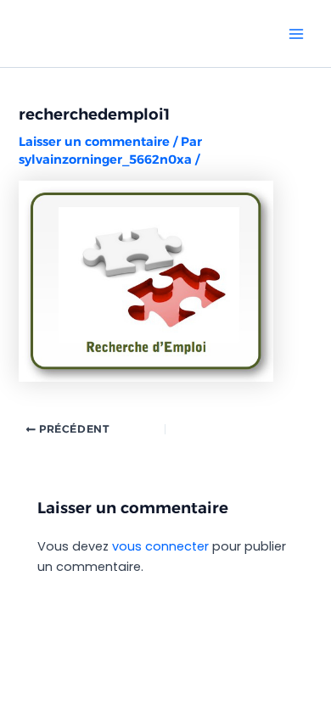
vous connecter (160, 546)
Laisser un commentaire (94, 141)
